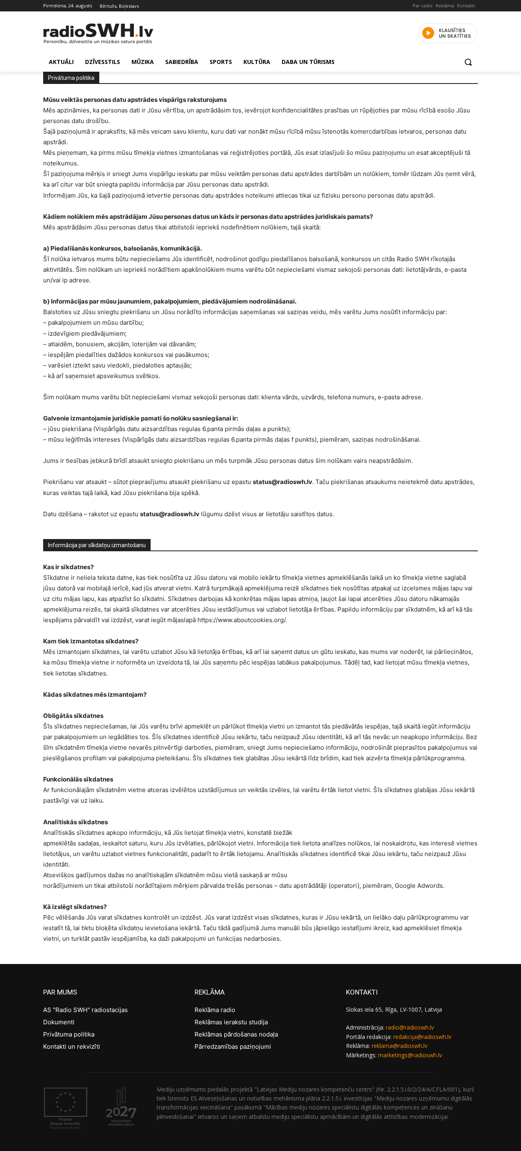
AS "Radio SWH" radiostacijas (85, 1010)
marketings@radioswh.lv (410, 1055)
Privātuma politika (68, 1034)
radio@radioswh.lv (410, 1027)
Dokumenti (58, 1022)
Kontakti (466, 5)
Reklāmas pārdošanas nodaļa (236, 1034)
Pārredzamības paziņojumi (233, 1046)
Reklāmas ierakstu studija (231, 1022)
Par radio (423, 5)
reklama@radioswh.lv (399, 1046)
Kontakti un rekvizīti (71, 1046)
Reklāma (445, 5)
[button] (468, 62)
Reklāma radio (215, 1010)
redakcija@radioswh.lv (422, 1037)
